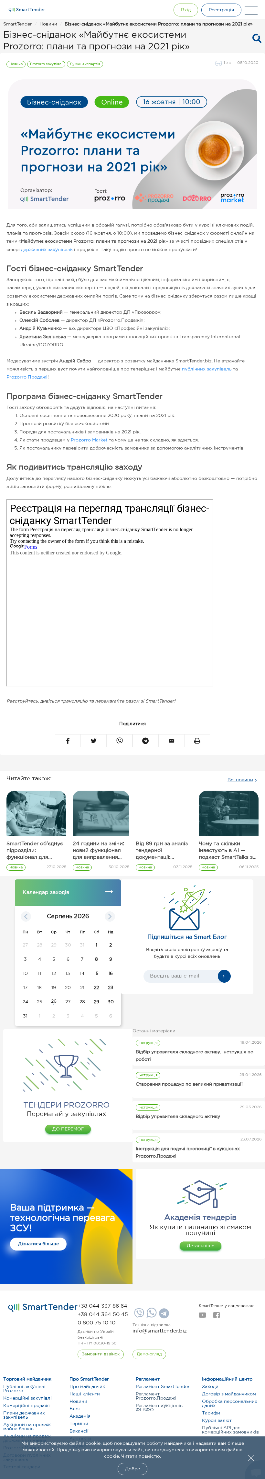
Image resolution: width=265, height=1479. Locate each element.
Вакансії (79, 1431)
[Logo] (27, 10)
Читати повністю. (141, 1456)
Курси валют (217, 1421)
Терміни (78, 1424)
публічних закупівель (207, 369)
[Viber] (138, 1315)
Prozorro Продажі (27, 377)
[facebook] (216, 1317)
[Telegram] (163, 1315)
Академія (79, 1416)
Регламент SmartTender (163, 1387)
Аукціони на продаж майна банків (27, 1427)
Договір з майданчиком (229, 1394)
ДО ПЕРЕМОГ (68, 1129)
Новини (78, 1401)
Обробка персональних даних (229, 1404)
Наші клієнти (84, 1394)
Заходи (210, 1387)
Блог (74, 1409)
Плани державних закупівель (24, 1415)
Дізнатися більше (38, 1244)
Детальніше (200, 1246)
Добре (132, 1469)
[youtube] (202, 1317)
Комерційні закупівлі (27, 1398)
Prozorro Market (89, 440)
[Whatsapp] (150, 1316)
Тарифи (211, 1413)
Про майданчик (87, 1387)
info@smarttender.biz (159, 1331)
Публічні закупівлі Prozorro (24, 1389)
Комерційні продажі (26, 1406)
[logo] (42, 1307)
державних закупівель (47, 250)
